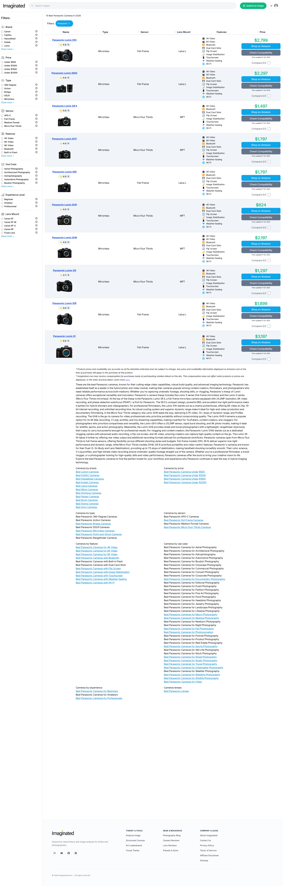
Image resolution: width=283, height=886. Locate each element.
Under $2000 (10, 73)
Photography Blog (172, 835)
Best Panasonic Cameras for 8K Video (96, 554)
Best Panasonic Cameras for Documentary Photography (194, 579)
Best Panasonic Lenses (176, 691)
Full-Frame (9, 119)
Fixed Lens (9, 233)
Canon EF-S (10, 226)
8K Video (8, 145)
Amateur (8, 203)
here (127, 379)
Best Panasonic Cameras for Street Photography (190, 656)
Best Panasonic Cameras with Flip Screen (98, 568)
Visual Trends (132, 850)
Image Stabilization (215, 54)
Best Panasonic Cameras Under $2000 (185, 482)
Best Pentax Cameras (87, 496)
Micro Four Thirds (13, 126)
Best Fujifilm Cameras (87, 475)
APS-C (7, 115)
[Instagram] (54, 853)
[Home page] (14, 5)
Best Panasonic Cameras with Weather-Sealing (101, 579)
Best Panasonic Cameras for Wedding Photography (192, 674)
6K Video (8, 142)
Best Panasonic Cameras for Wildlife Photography (191, 678)
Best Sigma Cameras (87, 503)
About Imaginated (209, 835)
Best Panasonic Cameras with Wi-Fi (95, 582)
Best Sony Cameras (86, 507)
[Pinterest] (75, 853)
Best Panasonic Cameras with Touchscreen (99, 575)
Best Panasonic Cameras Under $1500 (185, 478)
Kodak (7, 42)
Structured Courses (135, 840)
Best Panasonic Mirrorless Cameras (95, 530)
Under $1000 (10, 66)
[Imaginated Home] (63, 833)
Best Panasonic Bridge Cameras (93, 523)
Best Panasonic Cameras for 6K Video (96, 550)
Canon (7, 32)
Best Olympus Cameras (88, 493)
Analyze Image (133, 835)
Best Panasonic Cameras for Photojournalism (188, 632)
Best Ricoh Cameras (87, 500)
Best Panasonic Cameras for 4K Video (96, 547)
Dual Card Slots (213, 48)
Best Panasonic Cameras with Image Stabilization (103, 572)
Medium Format (11, 122)
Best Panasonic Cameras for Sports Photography (191, 646)
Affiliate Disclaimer (209, 855)
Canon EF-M (10, 222)
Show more (6, 49)
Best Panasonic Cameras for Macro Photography (190, 614)
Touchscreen (212, 57)
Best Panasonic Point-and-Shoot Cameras (99, 534)
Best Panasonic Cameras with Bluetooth (97, 557)
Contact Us (205, 840)
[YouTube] (61, 853)
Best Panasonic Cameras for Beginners (97, 691)
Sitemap (204, 860)
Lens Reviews (170, 845)
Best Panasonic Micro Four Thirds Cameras (187, 527)
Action (7, 88)
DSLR (7, 95)
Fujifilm (7, 35)
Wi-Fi (208, 64)
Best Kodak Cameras (87, 482)
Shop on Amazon (261, 46)
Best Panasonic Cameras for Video (183, 681)
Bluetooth (9, 149)
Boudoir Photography (14, 183)
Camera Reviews (171, 840)
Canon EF (8, 219)
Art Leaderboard (134, 845)
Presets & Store (170, 850)
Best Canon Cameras (87, 471)
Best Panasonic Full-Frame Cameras (183, 520)
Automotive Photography (16, 179)
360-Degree (10, 85)
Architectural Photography (17, 172)
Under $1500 (10, 69)
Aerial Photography (13, 169)
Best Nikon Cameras (87, 489)
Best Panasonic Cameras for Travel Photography (190, 664)
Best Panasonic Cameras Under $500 (184, 471)
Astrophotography (13, 176)
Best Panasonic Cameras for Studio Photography (190, 660)
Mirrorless (9, 99)
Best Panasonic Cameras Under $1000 (185, 475)
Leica (7, 46)
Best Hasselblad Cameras (90, 478)
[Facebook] (68, 853)
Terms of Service (208, 850)
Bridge (7, 92)
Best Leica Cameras (86, 485)
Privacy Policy (207, 845)
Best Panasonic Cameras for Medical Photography (191, 618)
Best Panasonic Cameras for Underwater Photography (193, 667)
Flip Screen (211, 51)
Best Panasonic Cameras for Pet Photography (189, 628)
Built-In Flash (10, 152)
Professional (10, 206)
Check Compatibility (261, 52)
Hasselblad (9, 39)
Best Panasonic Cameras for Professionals (99, 698)
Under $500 (10, 62)
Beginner (8, 199)
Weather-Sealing (214, 60)
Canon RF (9, 229)
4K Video (8, 138)
